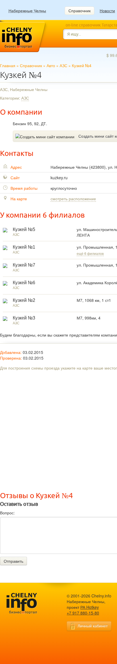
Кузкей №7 (24, 265)
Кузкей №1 (24, 247)
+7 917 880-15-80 (83, 613)
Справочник (79, 10)
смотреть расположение (73, 198)
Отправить (13, 561)
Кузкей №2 (24, 300)
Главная (7, 65)
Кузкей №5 (24, 229)
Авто (51, 65)
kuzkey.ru (59, 177)
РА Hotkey (89, 607)
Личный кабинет (93, 625)
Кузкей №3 (24, 317)
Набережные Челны (27, 11)
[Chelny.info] (27, 603)
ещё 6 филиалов (90, 253)
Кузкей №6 (24, 282)
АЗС (63, 65)
